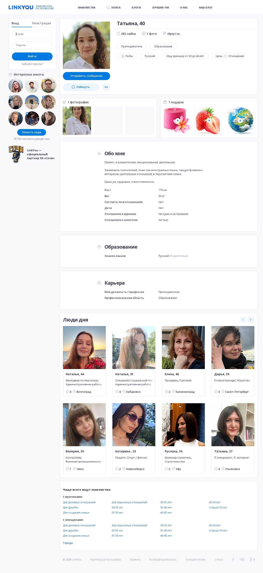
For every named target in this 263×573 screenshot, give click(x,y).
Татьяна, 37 (223, 451)
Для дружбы (70, 507)
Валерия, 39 (75, 451)
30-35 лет (166, 502)
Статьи (219, 559)
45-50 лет (215, 502)
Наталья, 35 (124, 374)
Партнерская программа (105, 559)
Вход (15, 23)
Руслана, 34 (173, 451)
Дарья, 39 (221, 374)
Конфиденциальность (162, 559)
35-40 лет (166, 507)
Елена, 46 (172, 374)
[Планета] (240, 120)
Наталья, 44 (75, 374)
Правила (135, 559)
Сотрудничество (195, 559)
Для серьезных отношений (129, 502)
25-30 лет (117, 512)
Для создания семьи (76, 512)
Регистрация (41, 23)
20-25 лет (117, 507)
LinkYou (76, 559)
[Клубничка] (209, 120)
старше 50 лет (218, 507)
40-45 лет (166, 512)
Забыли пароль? (32, 64)
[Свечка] (178, 120)
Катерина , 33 (125, 451)
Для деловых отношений (79, 502)
